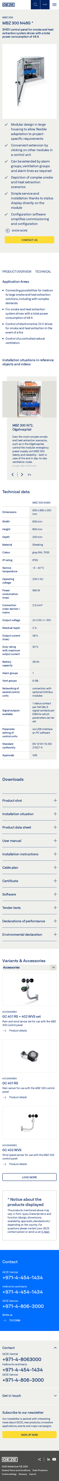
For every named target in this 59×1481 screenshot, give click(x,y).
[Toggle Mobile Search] (35, 4)
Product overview (16, 271)
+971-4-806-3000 (23, 1306)
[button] (12, 474)
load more (29, 1177)
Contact (8, 1348)
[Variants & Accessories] (29, 968)
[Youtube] (54, 1459)
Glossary (23, 1474)
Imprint (32, 1474)
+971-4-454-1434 (22, 1277)
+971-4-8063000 (21, 1359)
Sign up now (29, 1434)
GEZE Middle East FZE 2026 (15, 1466)
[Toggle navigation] (54, 4)
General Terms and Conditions (16, 1470)
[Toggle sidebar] (45, 4)
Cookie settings (9, 1474)
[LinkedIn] (48, 1459)
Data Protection (40, 1470)
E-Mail (46, 1231)
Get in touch (11, 1395)
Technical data (47, 271)
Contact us (29, 239)
